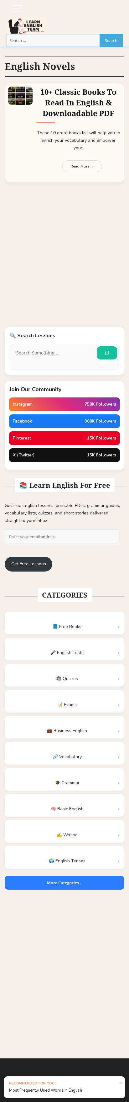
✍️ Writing (67, 835)
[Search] (107, 352)
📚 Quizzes (67, 679)
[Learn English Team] (26, 21)
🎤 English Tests (67, 653)
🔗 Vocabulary (67, 757)
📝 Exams (67, 705)
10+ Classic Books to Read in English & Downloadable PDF (78, 102)
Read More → (82, 166)
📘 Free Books (67, 627)
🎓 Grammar (67, 783)
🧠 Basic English (67, 809)
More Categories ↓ (64, 883)
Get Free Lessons (28, 564)
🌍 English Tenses (67, 861)
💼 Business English (67, 731)
